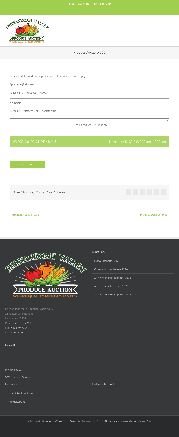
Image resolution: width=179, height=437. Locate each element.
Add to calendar (27, 164)
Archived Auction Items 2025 (111, 286)
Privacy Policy (13, 369)
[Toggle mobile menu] (172, 21)
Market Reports (16, 401)
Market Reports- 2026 (107, 261)
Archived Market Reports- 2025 (112, 277)
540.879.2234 (19, 327)
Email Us (18, 332)
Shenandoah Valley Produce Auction (61, 421)
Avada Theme (132, 421)
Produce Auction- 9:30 (25, 215)
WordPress (146, 421)
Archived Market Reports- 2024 (112, 294)
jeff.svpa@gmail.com (101, 3)
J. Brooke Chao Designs (107, 421)
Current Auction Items (20, 393)
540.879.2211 (22, 323)
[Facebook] (6, 354)
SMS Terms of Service (18, 377)
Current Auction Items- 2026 (111, 269)
